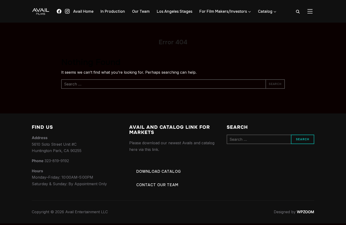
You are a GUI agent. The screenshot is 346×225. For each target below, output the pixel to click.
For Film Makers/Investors (223, 11)
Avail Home (83, 11)
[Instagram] (67, 11)
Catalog (265, 11)
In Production (113, 11)
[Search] (297, 11)
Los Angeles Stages (174, 11)
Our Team (141, 11)
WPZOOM (305, 211)
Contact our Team (157, 184)
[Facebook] (59, 11)
